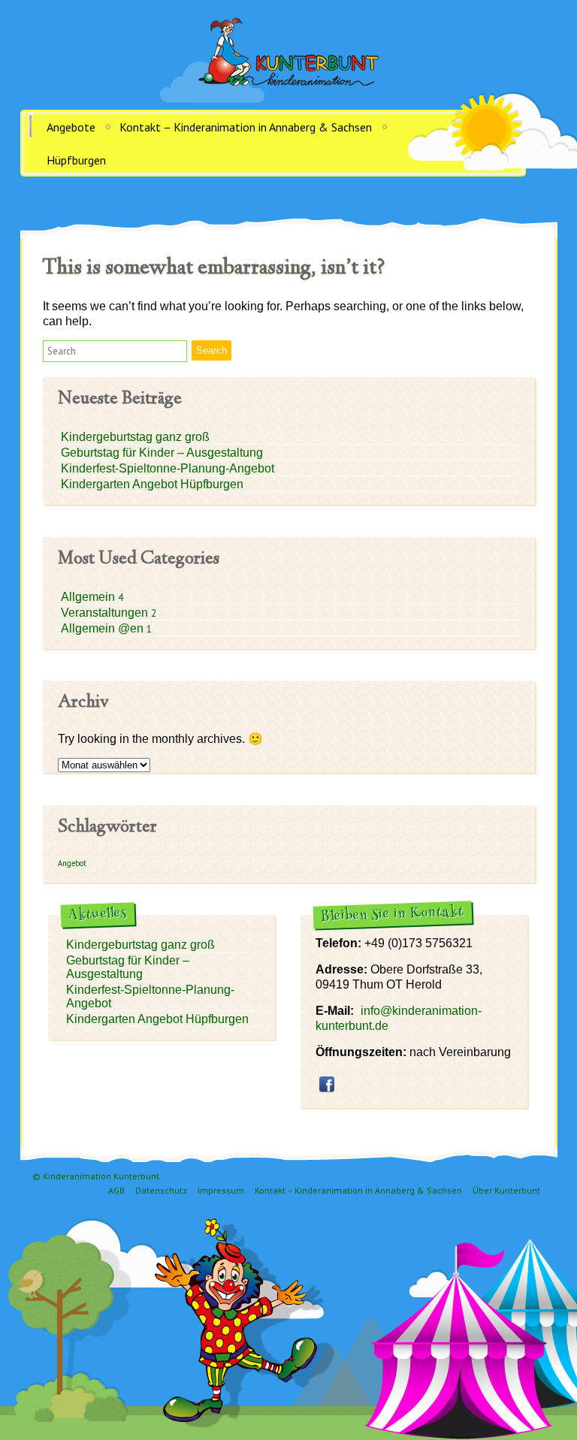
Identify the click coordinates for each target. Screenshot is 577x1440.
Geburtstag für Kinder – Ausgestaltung (162, 452)
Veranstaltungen (106, 612)
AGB (116, 1190)
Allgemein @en (104, 628)
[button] (115, 351)
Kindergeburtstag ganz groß (135, 436)
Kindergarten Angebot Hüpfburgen (152, 484)
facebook (326, 1083)
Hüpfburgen (76, 160)
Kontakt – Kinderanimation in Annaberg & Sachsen (245, 126)
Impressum (221, 1190)
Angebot (72, 863)
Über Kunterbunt (506, 1190)
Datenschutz (161, 1190)
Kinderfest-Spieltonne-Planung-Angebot (167, 468)
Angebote (71, 126)
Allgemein (89, 596)
